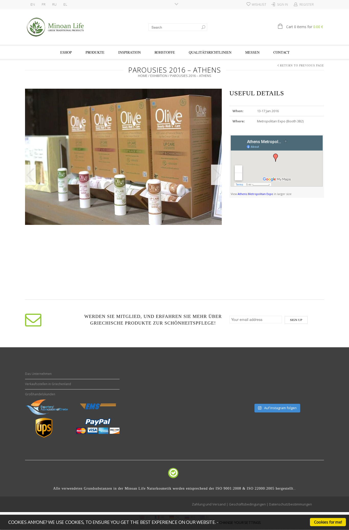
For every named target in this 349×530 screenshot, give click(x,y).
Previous (30, 175)
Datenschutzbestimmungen (290, 504)
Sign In (282, 4)
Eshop (66, 52)
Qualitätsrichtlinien (210, 52)
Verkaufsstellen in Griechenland (48, 384)
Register (306, 4)
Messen (252, 52)
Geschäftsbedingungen (247, 504)
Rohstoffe (165, 52)
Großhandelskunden (40, 394)
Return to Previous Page (302, 65)
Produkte (95, 52)
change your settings (240, 522)
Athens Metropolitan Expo (255, 194)
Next (216, 175)
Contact (281, 52)
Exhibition (158, 75)
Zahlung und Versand (209, 504)
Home (142, 75)
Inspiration (129, 52)
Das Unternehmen (38, 374)
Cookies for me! (328, 522)
